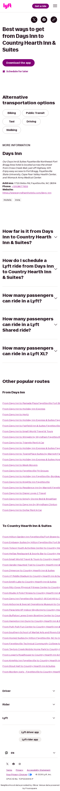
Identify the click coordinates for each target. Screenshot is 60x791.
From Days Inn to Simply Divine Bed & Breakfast (29, 498)
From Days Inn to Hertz (15, 414)
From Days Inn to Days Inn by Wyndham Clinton (29, 504)
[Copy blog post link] (54, 19)
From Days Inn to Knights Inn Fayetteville (26, 482)
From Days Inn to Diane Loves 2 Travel (24, 493)
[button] (55, 5)
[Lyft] (7, 6)
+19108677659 (20, 186)
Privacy (19, 770)
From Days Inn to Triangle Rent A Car (23, 442)
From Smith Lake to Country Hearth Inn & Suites (29, 581)
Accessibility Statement (38, 770)
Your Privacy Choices (16, 774)
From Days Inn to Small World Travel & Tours (27, 431)
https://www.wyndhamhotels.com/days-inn (26, 192)
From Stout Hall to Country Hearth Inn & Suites (28, 666)
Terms (9, 770)
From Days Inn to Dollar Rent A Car (22, 510)
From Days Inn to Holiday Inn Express (23, 408)
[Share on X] (34, 19)
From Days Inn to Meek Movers (20, 465)
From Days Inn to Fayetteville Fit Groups (25, 470)
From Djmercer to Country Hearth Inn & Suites (28, 570)
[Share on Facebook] (44, 19)
